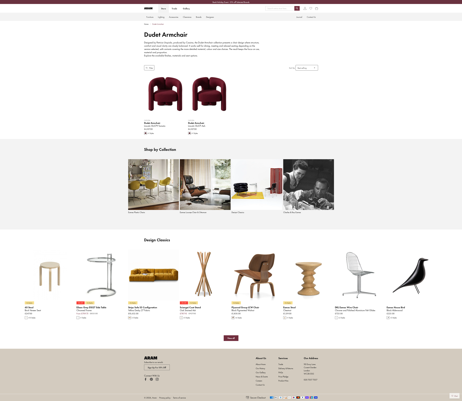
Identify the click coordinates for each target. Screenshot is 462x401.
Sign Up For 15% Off (157, 367)
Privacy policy (165, 397)
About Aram (261, 364)
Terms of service (179, 397)
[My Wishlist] (310, 8)
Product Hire (283, 380)
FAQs (280, 372)
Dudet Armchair (158, 24)
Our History (260, 368)
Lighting (161, 16)
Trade (174, 8)
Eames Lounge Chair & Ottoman (193, 212)
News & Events (262, 376)
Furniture (149, 16)
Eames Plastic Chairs (136, 212)
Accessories (173, 16)
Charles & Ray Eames (292, 212)
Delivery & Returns (285, 368)
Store (163, 8)
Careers (259, 380)
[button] (282, 8)
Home (146, 24)
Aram (154, 397)
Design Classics (238, 212)
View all (231, 338)
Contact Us (260, 384)
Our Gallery (261, 372)
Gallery (186, 8)
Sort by (292, 67)
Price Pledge (283, 376)
